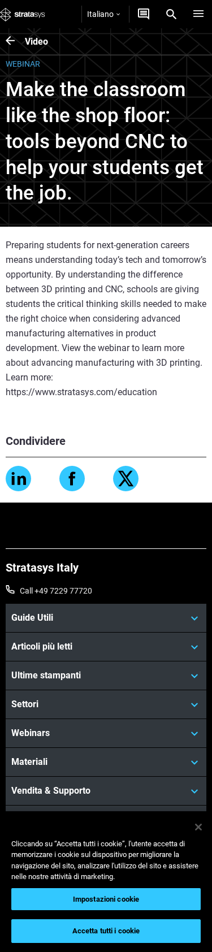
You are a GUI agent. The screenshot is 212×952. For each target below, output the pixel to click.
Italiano (100, 14)
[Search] (171, 14)
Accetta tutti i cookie (106, 931)
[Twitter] (126, 478)
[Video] (15, 41)
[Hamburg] (198, 14)
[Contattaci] (143, 14)
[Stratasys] (22, 14)
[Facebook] (72, 478)
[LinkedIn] (18, 478)
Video (36, 41)
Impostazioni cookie (106, 899)
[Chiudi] (198, 827)
